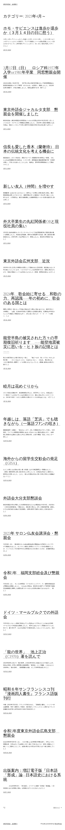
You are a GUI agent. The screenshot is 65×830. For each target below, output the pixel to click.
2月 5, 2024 (6, 243)
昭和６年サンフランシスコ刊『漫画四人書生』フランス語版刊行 (30, 693)
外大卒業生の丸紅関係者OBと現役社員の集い (31, 223)
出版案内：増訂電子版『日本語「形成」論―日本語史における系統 (32, 775)
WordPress (58, 824)
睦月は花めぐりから (21, 386)
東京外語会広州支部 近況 (26, 261)
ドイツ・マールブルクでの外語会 (30, 614)
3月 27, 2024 (7, 50)
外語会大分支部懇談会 (22, 498)
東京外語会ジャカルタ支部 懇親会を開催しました (30, 111)
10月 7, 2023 (7, 792)
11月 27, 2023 (7, 634)
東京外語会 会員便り (10, 4)
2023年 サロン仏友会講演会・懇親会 (30, 535)
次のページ (57, 807)
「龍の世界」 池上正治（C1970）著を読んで (24, 654)
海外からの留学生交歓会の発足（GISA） (30, 460)
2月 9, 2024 (6, 203)
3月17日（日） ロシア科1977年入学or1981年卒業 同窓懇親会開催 (32, 72)
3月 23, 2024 (7, 92)
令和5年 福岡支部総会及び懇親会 (31, 575)
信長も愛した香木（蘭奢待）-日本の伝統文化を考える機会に (31, 149)
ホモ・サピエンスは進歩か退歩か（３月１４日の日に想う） (30, 30)
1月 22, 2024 (7, 320)
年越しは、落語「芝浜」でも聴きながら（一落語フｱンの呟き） (31, 421)
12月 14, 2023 (7, 480)
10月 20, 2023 (7, 752)
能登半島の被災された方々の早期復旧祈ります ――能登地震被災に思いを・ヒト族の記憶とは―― (31, 344)
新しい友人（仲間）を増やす (28, 186)
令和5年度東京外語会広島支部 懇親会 (31, 733)
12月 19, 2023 (7, 441)
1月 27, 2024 (7, 276)
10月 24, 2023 (7, 713)
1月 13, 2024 (7, 368)
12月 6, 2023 (7, 515)
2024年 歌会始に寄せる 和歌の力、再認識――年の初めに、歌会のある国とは (32, 298)
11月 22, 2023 (7, 671)
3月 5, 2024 (6, 129)
